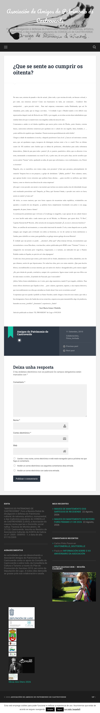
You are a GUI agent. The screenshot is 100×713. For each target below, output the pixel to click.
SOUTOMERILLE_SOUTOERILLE (69, 546)
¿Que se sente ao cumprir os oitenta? (48, 69)
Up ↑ (94, 697)
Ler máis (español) (72, 709)
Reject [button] (59, 709)
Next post (70, 350)
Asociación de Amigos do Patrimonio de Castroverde (50, 16)
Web (15, 446)
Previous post (72, 346)
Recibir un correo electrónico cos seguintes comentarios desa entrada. (45, 466)
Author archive (19, 340)
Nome (16, 420)
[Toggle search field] (94, 47)
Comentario (19, 382)
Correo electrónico (22, 433)
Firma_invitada (72, 338)
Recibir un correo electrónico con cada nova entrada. (38, 471)
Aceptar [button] (50, 709)
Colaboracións (72, 336)
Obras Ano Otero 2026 (20, 682)
